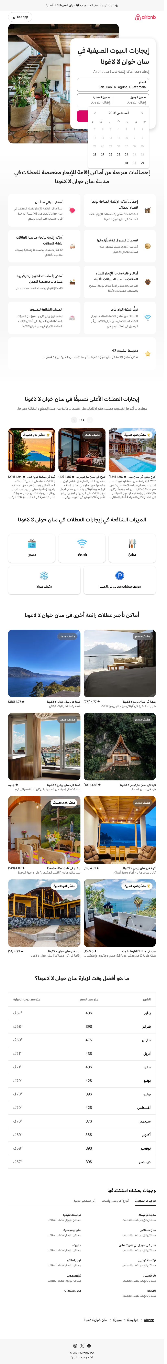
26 (110, 154)
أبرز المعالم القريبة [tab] (84, 1201)
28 (94, 154)
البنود (74, 1357)
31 (126, 163)
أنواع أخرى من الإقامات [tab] (115, 1201)
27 (102, 154)
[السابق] (90, 420)
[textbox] (131, 102)
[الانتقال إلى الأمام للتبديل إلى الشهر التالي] (95, 113)
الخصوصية (87, 1357)
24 (126, 154)
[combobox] (113, 87)
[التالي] (74, 420)
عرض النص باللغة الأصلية (60, 5)
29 (142, 163)
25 (118, 154)
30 (134, 163)
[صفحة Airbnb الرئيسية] (145, 17)
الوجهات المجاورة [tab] (145, 1201)
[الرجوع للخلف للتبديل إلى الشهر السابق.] (142, 113)
